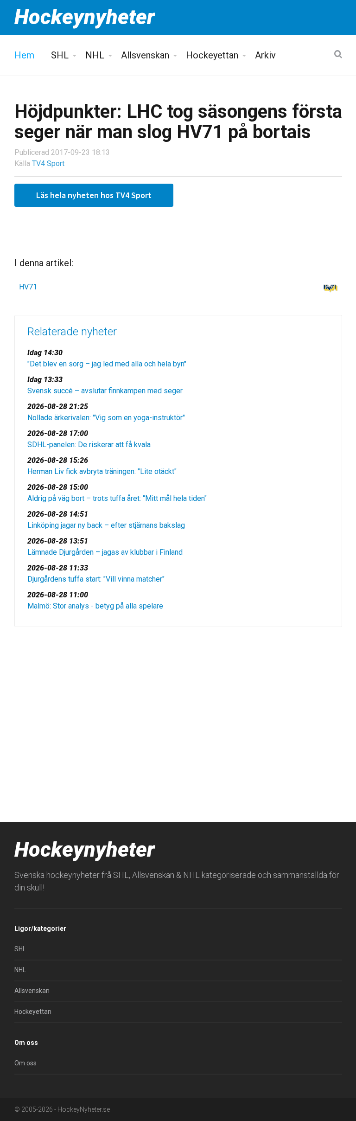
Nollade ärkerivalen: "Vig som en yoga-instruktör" (106, 417)
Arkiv (265, 55)
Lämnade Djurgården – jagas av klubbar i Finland (105, 552)
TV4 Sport (48, 163)
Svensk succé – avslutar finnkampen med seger (105, 390)
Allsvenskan (145, 55)
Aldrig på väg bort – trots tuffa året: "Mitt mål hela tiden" (117, 498)
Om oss (25, 1063)
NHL (94, 55)
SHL (60, 55)
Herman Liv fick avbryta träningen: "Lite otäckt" (102, 471)
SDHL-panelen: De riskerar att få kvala (89, 444)
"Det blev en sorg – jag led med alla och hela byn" (106, 363)
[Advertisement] (178, 706)
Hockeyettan (212, 55)
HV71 (28, 286)
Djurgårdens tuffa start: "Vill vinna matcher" (96, 579)
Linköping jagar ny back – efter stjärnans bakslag (106, 525)
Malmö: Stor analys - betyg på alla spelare (95, 606)
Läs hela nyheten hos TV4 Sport (94, 195)
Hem (24, 55)
